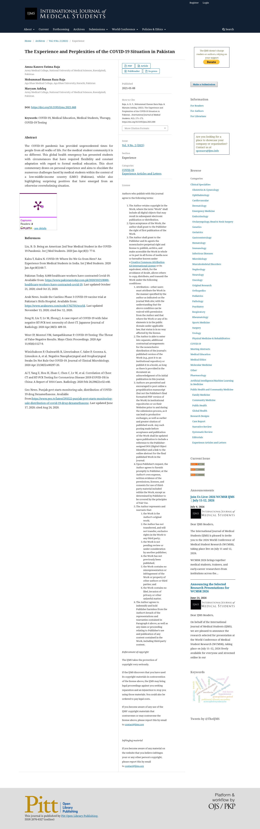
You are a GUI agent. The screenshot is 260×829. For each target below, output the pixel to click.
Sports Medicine (201, 322)
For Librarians (198, 116)
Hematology (199, 242)
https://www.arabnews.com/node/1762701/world (55, 305)
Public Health (199, 405)
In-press (152, 71)
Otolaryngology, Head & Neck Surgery (212, 221)
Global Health (199, 410)
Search (229, 29)
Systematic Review (202, 432)
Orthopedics (199, 290)
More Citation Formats (137, 128)
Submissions (97, 29)
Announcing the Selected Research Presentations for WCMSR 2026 (209, 587)
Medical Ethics (198, 359)
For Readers (197, 105)
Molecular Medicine (201, 364)
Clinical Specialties (200, 184)
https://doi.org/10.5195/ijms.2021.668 (53, 107)
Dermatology (199, 205)
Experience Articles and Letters (141, 173)
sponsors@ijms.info (207, 150)
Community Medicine (203, 400)
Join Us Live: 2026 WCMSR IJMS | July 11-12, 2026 (212, 498)
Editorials (197, 437)
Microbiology (199, 258)
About (28, 29)
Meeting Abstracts (200, 349)
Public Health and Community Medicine (211, 389)
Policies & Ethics (153, 29)
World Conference (124, 29)
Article (144, 65)
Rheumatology (200, 317)
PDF (129, 65)
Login (206, 2)
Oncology (197, 280)
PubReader (133, 71)
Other (193, 370)
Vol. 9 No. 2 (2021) (58, 40)
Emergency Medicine (203, 211)
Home (28, 40)
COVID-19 (128, 170)
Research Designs (199, 416)
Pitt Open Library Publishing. (79, 816)
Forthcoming (61, 29)
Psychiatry (198, 306)
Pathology (197, 301)
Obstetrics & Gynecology (205, 189)
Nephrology (198, 269)
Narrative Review (202, 426)
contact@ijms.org (134, 724)
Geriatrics (197, 232)
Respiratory (198, 311)
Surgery (196, 327)
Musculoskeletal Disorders (206, 264)
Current (44, 29)
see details (40, 228)
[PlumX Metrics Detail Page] (38, 205)
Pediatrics (197, 295)
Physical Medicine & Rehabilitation (211, 338)
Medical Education (200, 354)
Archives (79, 29)
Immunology (199, 248)
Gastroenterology (201, 237)
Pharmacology (198, 375)
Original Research (202, 285)
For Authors (197, 110)
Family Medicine (201, 394)
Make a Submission (204, 84)
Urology (196, 333)
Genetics (196, 227)
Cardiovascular (200, 200)
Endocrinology (200, 216)
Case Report (198, 421)
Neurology (198, 274)
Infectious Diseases (202, 253)
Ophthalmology (200, 195)
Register (194, 2)
